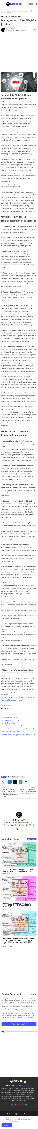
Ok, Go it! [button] (7, 1125)
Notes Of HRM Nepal (8, 723)
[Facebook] (10, 782)
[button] (31, 4)
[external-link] (19, 825)
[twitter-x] (15, 1104)
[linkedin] (30, 825)
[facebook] (4, 825)
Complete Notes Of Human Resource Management (17, 729)
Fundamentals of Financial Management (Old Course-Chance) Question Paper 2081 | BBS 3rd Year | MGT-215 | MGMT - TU (19, 941)
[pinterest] (26, 825)
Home (3, 11)
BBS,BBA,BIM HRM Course (10, 720)
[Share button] (26, 782)
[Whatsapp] (20, 782)
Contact (28, 1114)
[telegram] (33, 825)
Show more (31, 839)
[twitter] (8, 825)
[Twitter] (15, 782)
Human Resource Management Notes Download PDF (18, 735)
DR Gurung (18, 820)
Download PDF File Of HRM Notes (12, 732)
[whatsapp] (23, 825)
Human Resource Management (11, 717)
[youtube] (12, 825)
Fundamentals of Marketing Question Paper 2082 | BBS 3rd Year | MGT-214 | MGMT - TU (18, 905)
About (19, 1114)
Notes (8, 11)
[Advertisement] (19, 53)
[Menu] (2, 4)
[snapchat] (21, 829)
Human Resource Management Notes (13, 726)
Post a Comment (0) (19, 1024)
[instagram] (15, 825)
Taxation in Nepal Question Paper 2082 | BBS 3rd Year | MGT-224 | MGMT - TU (19, 870)
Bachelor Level (13, 777)
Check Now (14, 1121)
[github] (17, 829)
